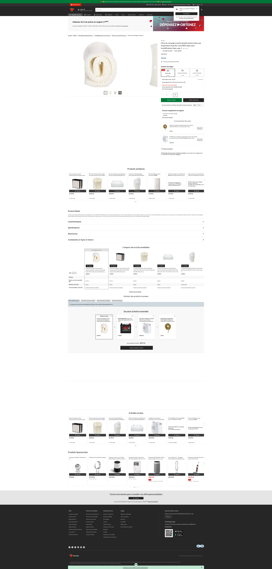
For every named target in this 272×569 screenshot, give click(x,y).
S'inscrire (168, 516)
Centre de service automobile (91, 516)
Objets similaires (178, 50)
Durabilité (105, 532)
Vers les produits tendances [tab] (103, 300)
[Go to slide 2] (110, 92)
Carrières (105, 521)
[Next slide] (204, 179)
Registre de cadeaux (90, 526)
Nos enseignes (106, 519)
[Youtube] (78, 547)
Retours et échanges (73, 524)
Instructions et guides (90, 534)
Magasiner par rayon (76, 14)
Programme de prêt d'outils (91, 532)
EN (201, 4)
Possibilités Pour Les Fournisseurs (110, 537)
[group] (156, 479)
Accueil (70, 35)
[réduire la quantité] (171, 95)
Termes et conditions (125, 516)
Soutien (165, 4)
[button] (174, 79)
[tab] (168, 73)
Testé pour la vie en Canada (108, 526)
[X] (72, 547)
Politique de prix (124, 524)
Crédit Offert (151, 4)
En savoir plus (168, 526)
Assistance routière (90, 521)
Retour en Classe (132, 14)
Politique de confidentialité (126, 514)
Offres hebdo (99, 14)
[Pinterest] (81, 547)
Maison (75, 35)
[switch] (71, 273)
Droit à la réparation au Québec (126, 526)
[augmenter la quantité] (162, 95)
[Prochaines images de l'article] (155, 67)
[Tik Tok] (84, 547)
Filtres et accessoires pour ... (119, 35)
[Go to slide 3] (115, 92)
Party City (141, 14)
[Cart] (201, 10)
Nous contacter (72, 532)
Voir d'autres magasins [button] (167, 88)
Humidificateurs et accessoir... (103, 35)
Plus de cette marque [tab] (117, 300)
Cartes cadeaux (89, 524)
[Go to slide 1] (105, 92)
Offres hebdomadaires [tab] (74, 300)
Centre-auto (150, 14)
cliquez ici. (178, 154)
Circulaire (88, 14)
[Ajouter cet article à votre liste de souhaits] (175, 95)
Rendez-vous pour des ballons (91, 529)
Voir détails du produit (167, 50)
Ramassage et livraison (73, 521)
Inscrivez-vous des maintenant (186, 18)
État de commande (72, 519)
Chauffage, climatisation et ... (86, 35)
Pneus (123, 14)
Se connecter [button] (197, 4)
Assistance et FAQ (72, 516)
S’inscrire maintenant (153, 501)
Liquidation (109, 14)
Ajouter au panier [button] (171, 100)
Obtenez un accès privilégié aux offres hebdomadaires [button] (135, 567)
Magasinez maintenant (166, 1)
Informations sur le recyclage (108, 534)
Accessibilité (123, 521)
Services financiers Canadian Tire (92, 514)
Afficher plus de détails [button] (135, 291)
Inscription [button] (158, 4)
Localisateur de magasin (73, 514)
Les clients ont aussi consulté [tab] (88, 300)
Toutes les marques (107, 524)
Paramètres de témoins (73, 534)
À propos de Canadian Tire (108, 514)
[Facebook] (69, 547)
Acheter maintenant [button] (193, 100)
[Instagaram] (75, 547)
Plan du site (123, 519)
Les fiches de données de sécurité (75, 529)
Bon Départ (105, 529)
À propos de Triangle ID (107, 516)
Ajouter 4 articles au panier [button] (136, 347)
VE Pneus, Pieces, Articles (91, 519)
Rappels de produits (72, 526)
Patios (117, 14)
